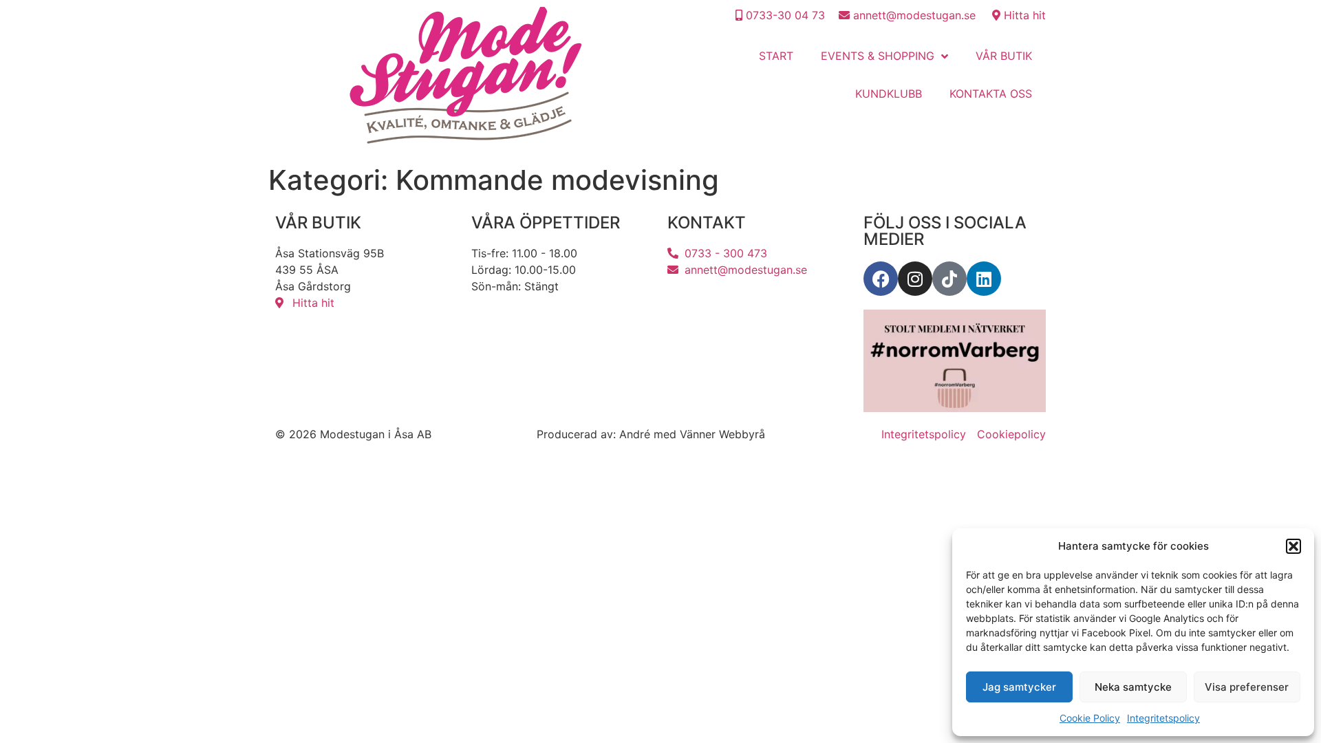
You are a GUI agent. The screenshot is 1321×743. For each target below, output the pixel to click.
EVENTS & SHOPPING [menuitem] (877, 56)
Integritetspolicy (1163, 718)
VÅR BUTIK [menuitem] (1004, 56)
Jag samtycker (1019, 686)
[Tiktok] (949, 278)
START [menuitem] (776, 56)
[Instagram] (915, 278)
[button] (1293, 546)
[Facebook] (880, 278)
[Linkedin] (984, 278)
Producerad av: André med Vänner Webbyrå (651, 434)
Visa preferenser (1247, 686)
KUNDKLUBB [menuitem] (888, 93)
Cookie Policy (1090, 718)
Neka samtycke (1133, 686)
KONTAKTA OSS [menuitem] (990, 93)
